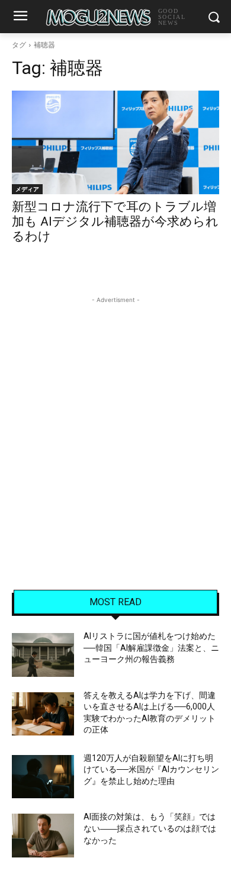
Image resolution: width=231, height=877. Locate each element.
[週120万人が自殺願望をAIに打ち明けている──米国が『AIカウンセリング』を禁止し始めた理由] (43, 777)
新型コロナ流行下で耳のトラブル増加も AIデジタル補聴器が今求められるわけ (115, 221)
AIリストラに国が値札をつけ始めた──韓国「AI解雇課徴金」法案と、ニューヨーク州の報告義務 (151, 647)
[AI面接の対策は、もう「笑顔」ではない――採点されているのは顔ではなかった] (43, 835)
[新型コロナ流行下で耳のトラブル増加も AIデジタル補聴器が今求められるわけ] (115, 142)
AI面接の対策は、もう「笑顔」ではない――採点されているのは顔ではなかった (150, 828)
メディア (27, 189)
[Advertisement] (115, 421)
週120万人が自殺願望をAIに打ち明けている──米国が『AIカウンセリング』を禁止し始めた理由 (151, 769)
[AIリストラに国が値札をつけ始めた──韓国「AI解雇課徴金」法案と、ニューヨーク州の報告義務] (43, 655)
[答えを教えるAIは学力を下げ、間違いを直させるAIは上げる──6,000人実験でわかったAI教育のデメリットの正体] (43, 714)
